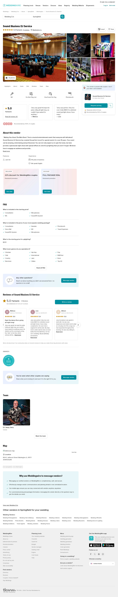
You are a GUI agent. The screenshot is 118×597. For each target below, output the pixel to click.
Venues (37, 5)
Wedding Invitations (8, 523)
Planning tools (28, 5)
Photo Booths (19, 521)
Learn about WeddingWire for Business (71, 565)
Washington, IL (37, 30)
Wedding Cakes (55, 521)
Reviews (34, 86)
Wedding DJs (15, 11)
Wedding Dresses (43, 521)
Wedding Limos (66, 521)
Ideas (60, 5)
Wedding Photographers (10, 518)
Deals (21, 86)
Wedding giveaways (66, 541)
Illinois (23, 11)
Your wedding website (38, 536)
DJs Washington (18, 467)
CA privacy (6, 563)
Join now (112, 5)
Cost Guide (35, 555)
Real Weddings (64, 549)
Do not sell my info (8, 560)
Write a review (67, 302)
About (15, 86)
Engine (34, 552)
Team (41, 86)
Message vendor (68, 280)
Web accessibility (8, 566)
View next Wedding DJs (10, 505)
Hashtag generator (65, 539)
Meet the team (41, 436)
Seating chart (35, 549)
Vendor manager (36, 547)
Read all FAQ (41, 268)
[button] (41, 280)
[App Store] (95, 546)
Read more (6, 151)
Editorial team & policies (10, 541)
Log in (106, 5)
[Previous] (3, 325)
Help (33, 558)
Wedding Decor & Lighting (94, 521)
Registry (67, 5)
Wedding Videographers (81, 518)
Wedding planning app (66, 536)
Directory (5, 572)
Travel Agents (21, 523)
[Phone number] (110, 105)
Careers (5, 547)
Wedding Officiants (96, 518)
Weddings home (7, 536)
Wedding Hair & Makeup (27, 518)
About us (5, 539)
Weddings (6, 11)
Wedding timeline (65, 544)
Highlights (7, 86)
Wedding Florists (67, 518)
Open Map (74, 452)
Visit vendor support (66, 568)
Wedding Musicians (79, 521)
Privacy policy (7, 558)
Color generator (65, 547)
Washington (40, 11)
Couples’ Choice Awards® (10, 578)
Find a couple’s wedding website (69, 559)
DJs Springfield (8, 467)
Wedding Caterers (54, 518)
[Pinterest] (98, 554)
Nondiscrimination (8, 544)
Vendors (45, 5)
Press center (6, 549)
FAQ (27, 86)
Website (78, 5)
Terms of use (7, 555)
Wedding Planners (41, 518)
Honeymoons (64, 552)
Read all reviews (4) (11, 117)
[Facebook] (90, 554)
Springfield (31, 11)
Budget (34, 544)
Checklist (34, 539)
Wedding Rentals (8, 521)
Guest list (34, 541)
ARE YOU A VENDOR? (108, 2)
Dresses (53, 5)
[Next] (78, 325)
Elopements (90, 5)
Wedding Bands (30, 521)
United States (97, 563)
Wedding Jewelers (32, 523)
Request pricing (96, 105)
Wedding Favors (45, 523)
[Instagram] (103, 554)
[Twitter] (94, 554)
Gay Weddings (7, 580)
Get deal (9, 191)
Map (47, 86)
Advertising (6, 552)
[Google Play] (108, 546)
